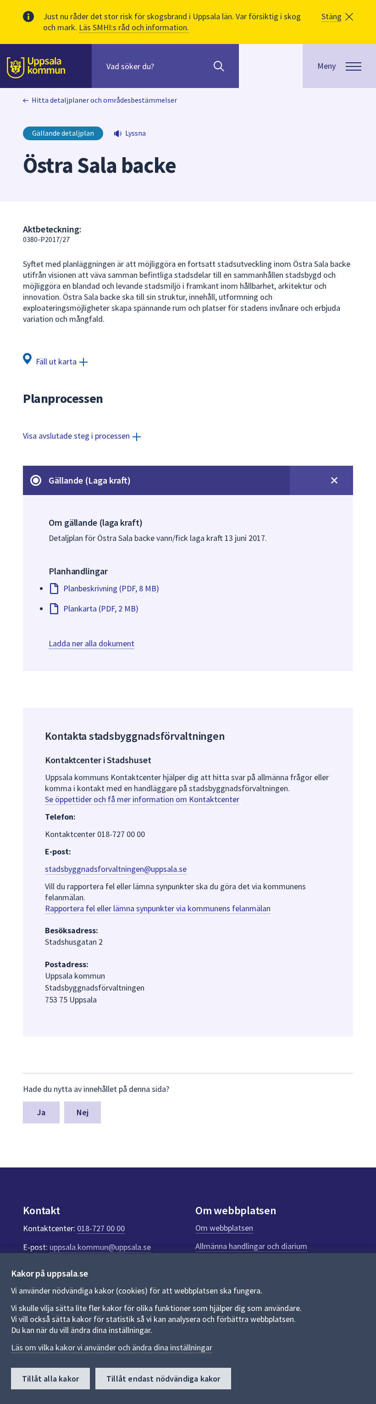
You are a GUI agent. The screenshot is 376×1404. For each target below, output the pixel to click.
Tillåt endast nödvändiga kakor (163, 1378)
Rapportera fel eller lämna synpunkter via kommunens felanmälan (158, 908)
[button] (337, 16)
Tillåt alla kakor (50, 1378)
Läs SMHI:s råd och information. (134, 27)
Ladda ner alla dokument (91, 643)
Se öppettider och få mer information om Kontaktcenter (142, 799)
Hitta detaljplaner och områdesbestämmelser (104, 100)
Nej (83, 1112)
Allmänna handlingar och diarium (251, 1246)
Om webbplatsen (224, 1227)
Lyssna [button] (135, 133)
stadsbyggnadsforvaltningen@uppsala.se (116, 869)
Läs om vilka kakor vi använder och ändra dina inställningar (111, 1347)
